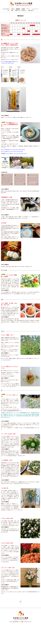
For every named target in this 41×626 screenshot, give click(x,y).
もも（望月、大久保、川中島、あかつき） (9, 304)
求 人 (9, 10)
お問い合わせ (30, 10)
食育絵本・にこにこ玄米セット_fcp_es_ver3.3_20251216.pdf (14, 153)
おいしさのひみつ (6, 9)
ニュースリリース (35, 9)
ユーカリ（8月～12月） (9, 395)
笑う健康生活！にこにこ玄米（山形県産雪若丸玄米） (9, 124)
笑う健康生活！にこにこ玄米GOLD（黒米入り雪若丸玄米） (10, 44)
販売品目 (18, 9)
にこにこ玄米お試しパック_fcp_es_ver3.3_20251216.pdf (13, 149)
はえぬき (3, 223)
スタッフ (28, 9)
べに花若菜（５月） (7, 460)
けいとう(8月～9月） (7, 543)
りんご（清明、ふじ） (7, 335)
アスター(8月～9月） (7, 518)
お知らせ (13, 9)
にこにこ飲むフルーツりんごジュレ (9, 367)
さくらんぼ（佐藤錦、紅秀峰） (9, 275)
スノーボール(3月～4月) (8, 434)
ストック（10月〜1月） (8, 567)
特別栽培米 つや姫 (6, 197)
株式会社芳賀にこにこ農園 (18, 621)
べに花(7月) (4, 488)
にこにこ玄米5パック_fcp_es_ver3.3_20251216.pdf (12, 151)
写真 (12, 10)
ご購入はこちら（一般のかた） (21, 10)
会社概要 (23, 9)
